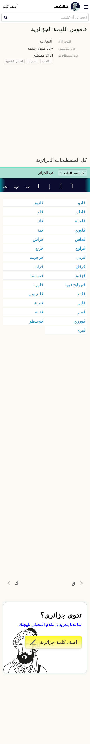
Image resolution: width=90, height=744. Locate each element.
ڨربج (39, 248)
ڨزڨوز (80, 275)
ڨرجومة (36, 257)
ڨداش (80, 239)
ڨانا (40, 220)
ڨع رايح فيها (75, 284)
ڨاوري (80, 230)
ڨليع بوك (35, 293)
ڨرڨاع (80, 266)
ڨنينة (39, 311)
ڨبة (40, 230)
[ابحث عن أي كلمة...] (5, 17)
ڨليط (81, 293)
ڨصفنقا (37, 275)
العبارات (32, 61)
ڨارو (81, 202)
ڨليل (81, 303)
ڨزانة (39, 266)
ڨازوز (38, 202)
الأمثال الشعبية (14, 61)
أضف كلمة (10, 6)
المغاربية (46, 41)
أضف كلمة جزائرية (58, 642)
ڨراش (38, 239)
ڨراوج (80, 248)
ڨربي (80, 257)
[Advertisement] (45, 110)
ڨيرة (81, 330)
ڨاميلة (80, 220)
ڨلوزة (38, 284)
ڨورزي (79, 321)
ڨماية (38, 303)
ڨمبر (81, 311)
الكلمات (46, 61)
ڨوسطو (36, 321)
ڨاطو (80, 211)
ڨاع (40, 211)
